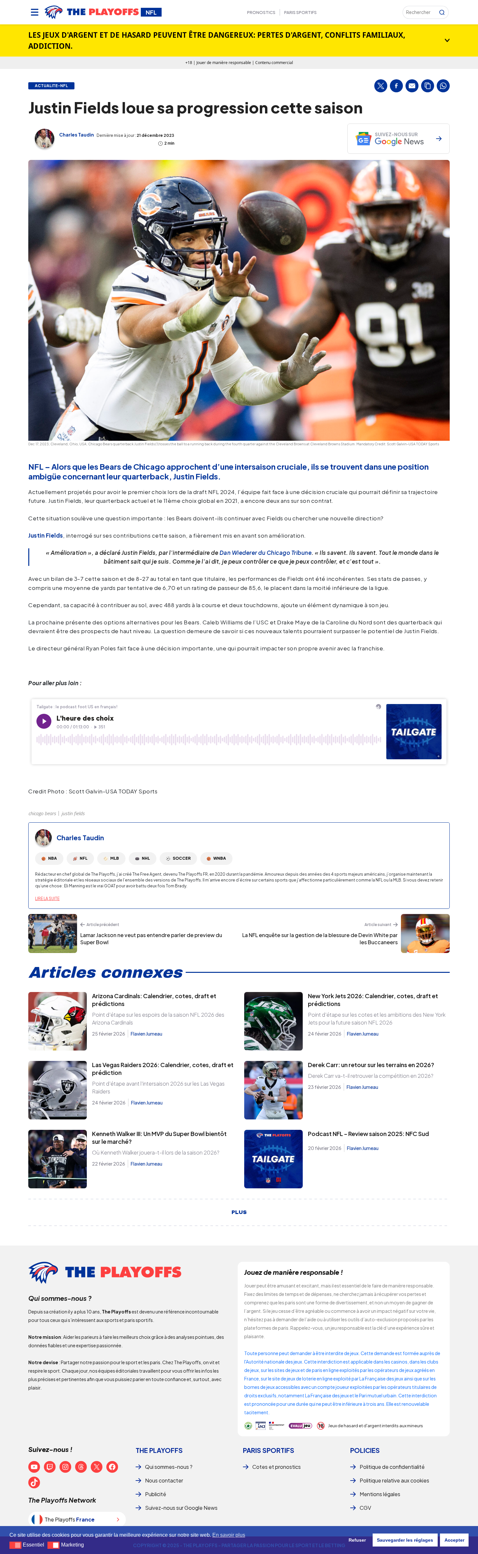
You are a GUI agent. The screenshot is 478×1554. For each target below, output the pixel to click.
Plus (239, 1212)
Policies (365, 1450)
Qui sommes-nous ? (169, 1466)
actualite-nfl (51, 86)
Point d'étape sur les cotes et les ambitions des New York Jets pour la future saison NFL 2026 (376, 1018)
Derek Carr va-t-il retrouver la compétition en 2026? (370, 1075)
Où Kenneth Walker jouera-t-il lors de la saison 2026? (155, 1152)
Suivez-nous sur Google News (181, 1507)
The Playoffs (159, 1450)
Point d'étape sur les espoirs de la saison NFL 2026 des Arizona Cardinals (158, 1018)
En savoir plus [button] (228, 1535)
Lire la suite (47, 898)
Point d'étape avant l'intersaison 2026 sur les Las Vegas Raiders (158, 1087)
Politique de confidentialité (392, 1466)
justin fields (73, 813)
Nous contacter (164, 1480)
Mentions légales (380, 1494)
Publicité (155, 1494)
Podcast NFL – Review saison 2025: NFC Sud (368, 1133)
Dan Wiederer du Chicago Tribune (265, 552)
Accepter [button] (454, 1540)
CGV (365, 1507)
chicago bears (42, 813)
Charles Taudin (76, 134)
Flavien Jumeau (146, 1033)
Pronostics (261, 12)
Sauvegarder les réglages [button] (405, 1540)
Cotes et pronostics (276, 1466)
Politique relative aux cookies (394, 1480)
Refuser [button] (357, 1540)
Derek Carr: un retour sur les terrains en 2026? (371, 1064)
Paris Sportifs (300, 12)
